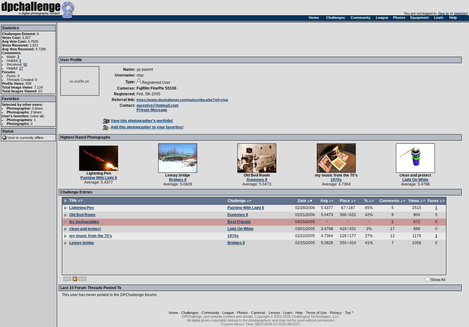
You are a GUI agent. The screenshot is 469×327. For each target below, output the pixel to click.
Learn (287, 313)
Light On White (415, 180)
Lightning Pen (98, 173)
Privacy (336, 313)
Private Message (152, 110)
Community (210, 313)
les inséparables (84, 222)
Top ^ (349, 313)
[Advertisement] (176, 39)
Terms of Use (316, 313)
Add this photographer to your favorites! (147, 127)
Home (173, 313)
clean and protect (415, 175)
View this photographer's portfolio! (142, 121)
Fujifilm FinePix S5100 (156, 88)
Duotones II (257, 180)
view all (37, 116)
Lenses (274, 313)
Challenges (189, 313)
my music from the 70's (336, 175)
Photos (242, 313)
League (228, 313)
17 (21, 68)
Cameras (258, 313)
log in (444, 13)
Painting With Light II (98, 178)
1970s (336, 180)
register (460, 13)
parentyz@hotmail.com (158, 105)
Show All (437, 280)
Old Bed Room (257, 175)
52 (25, 64)
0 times (37, 108)
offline (38, 138)
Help (298, 313)
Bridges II (177, 180)
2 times (36, 112)
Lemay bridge (177, 175)
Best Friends (239, 222)
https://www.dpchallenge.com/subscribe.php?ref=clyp (182, 100)
